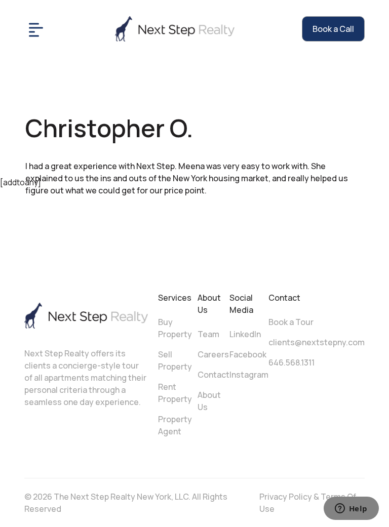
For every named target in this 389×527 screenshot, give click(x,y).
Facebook (247, 354)
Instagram (248, 374)
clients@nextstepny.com (316, 342)
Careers (213, 354)
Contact (213, 374)
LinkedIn (245, 334)
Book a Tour (291, 322)
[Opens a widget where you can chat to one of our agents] (351, 509)
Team (208, 334)
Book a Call (333, 28)
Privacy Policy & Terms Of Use (307, 502)
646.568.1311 (291, 362)
